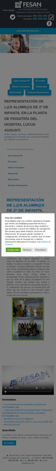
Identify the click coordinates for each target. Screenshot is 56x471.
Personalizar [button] (40, 250)
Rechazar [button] (27, 250)
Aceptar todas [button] (13, 250)
